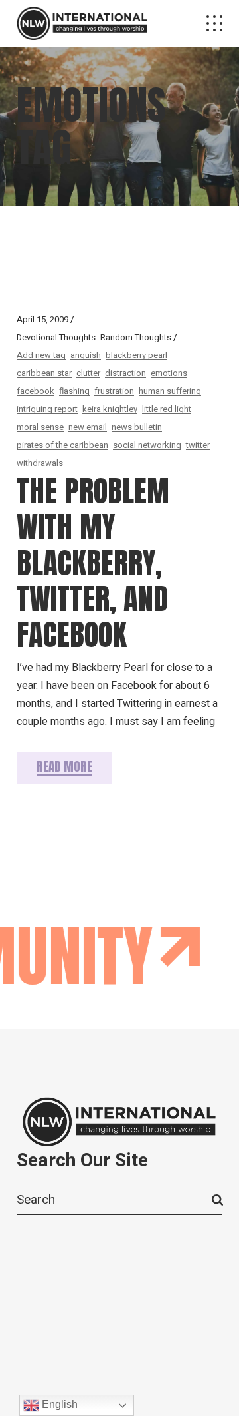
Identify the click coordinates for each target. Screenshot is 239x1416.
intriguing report (47, 409)
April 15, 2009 (42, 319)
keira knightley (109, 409)
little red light (166, 409)
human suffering (170, 391)
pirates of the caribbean (62, 445)
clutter (88, 373)
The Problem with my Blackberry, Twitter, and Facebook (93, 562)
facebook (35, 391)
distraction (125, 373)
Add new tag (41, 355)
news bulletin (137, 427)
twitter (198, 445)
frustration (114, 391)
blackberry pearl (136, 355)
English (58, 1404)
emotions (169, 373)
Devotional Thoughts (56, 337)
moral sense (40, 427)
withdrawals (40, 463)
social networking (147, 445)
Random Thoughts (135, 337)
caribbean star (44, 373)
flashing (74, 391)
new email (87, 427)
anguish (85, 355)
